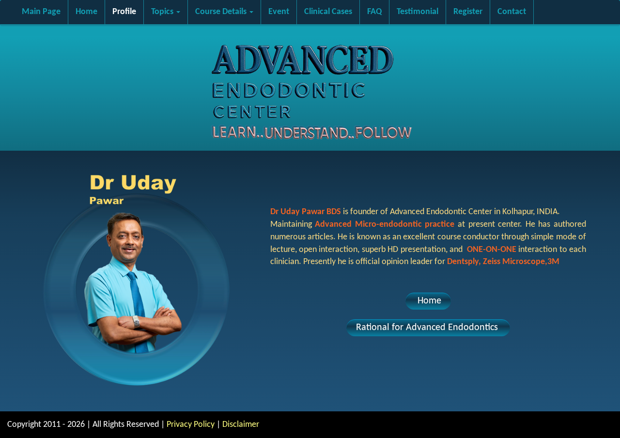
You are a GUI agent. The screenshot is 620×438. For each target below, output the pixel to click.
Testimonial (417, 11)
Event (278, 11)
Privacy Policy (191, 424)
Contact (511, 11)
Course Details (221, 11)
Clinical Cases (328, 11)
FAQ (374, 11)
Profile (124, 11)
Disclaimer (240, 424)
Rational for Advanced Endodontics (428, 327)
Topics (163, 11)
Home (86, 11)
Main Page (41, 11)
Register (467, 11)
